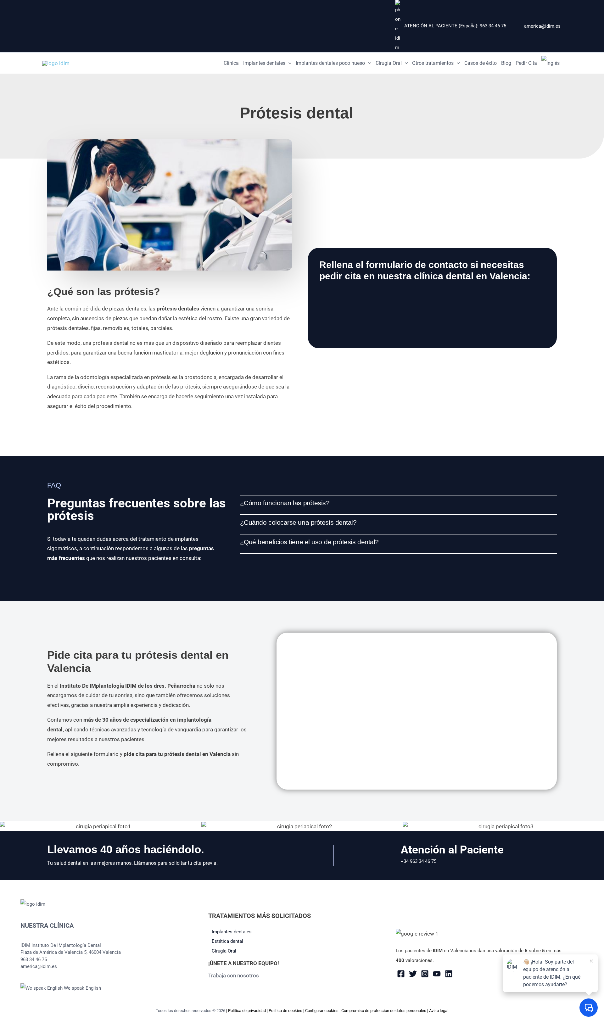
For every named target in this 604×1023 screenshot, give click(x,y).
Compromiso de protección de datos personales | (385, 1010)
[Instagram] (425, 974)
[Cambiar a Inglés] (550, 63)
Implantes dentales (232, 932)
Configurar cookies (321, 1010)
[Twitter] (413, 974)
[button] (288, 63)
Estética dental (227, 941)
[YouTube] (437, 974)
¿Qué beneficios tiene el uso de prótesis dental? (309, 541)
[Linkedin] (449, 974)
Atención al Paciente (452, 849)
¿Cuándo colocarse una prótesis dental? (298, 522)
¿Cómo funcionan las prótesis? (285, 502)
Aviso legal (438, 1010)
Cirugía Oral (224, 951)
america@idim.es (542, 26)
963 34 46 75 (493, 26)
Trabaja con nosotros (233, 975)
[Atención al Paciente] (392, 856)
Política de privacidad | (248, 1010)
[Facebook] (401, 974)
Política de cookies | (287, 1010)
